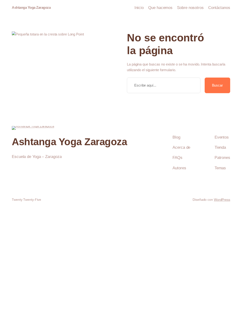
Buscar (217, 85)
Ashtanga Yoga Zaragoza (31, 7)
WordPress (222, 199)
